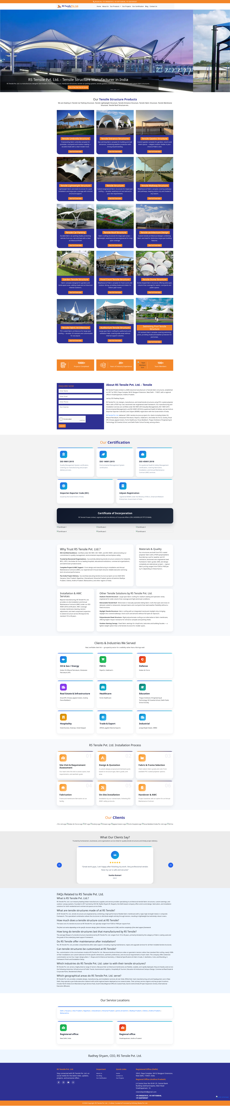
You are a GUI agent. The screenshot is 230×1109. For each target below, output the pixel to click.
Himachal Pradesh (108, 1011)
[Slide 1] (111, 90)
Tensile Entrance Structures (115, 138)
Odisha (145, 1011)
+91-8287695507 (131, 2)
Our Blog (99, 1076)
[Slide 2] (115, 90)
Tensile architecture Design (154, 232)
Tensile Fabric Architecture (75, 327)
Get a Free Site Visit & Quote (115, 87)
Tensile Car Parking (75, 232)
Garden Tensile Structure (75, 279)
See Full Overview (75, 152)
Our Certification (138, 6)
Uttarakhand (96, 1011)
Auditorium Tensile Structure (115, 327)
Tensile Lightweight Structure (75, 185)
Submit (62, 426)
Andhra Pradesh (154, 1011)
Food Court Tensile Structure (115, 279)
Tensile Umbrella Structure (75, 138)
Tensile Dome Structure (154, 279)
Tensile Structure (115, 185)
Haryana (68, 1011)
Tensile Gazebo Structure (154, 138)
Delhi (62, 1011)
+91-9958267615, (142, 1096)
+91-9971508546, (120, 2)
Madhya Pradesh (135, 1011)
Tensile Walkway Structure (154, 185)
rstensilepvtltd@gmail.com (146, 1092)
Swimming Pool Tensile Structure (154, 327)
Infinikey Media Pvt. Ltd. (139, 1103)
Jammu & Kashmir (122, 1011)
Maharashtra (64, 1013)
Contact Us (153, 6)
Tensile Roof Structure (115, 232)
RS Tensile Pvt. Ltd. (112, 415)
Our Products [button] (115, 6)
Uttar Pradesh (77, 1011)
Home (99, 6)
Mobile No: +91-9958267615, (104, 2)
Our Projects (126, 6)
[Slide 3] (118, 90)
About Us (105, 6)
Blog (146, 6)
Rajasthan (86, 1011)
